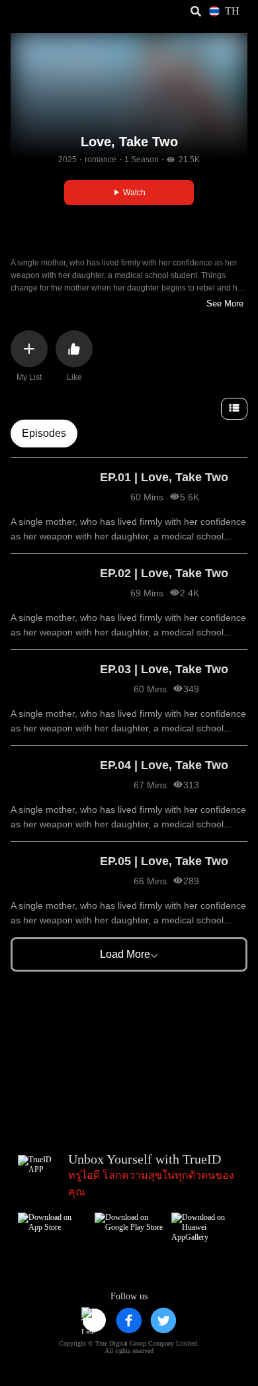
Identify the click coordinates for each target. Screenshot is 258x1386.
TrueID (37, 12)
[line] (94, 1320)
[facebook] (129, 1320)
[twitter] (163, 1320)
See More (224, 303)
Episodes (44, 433)
